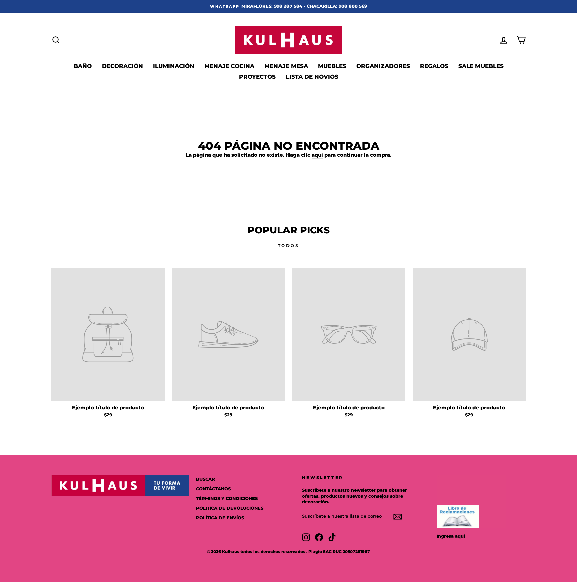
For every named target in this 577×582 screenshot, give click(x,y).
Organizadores (383, 66)
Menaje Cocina (229, 66)
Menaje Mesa (286, 66)
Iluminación (173, 66)
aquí (317, 155)
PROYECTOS (257, 76)
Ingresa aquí (451, 536)
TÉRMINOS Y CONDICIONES (227, 498)
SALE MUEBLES (481, 66)
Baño (83, 66)
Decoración (122, 66)
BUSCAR (205, 479)
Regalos (434, 66)
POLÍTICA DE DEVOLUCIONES (229, 508)
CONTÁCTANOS (213, 488)
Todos (288, 245)
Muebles (332, 66)
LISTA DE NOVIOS (312, 76)
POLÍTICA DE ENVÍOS (220, 517)
